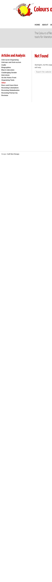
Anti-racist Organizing (10, 60)
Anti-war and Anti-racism (11, 62)
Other (3, 83)
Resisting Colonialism (10, 88)
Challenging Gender (9, 73)
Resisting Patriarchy (9, 93)
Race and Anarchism (9, 85)
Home (37, 25)
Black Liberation (7, 70)
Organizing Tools (7, 80)
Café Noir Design (13, 154)
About (45, 25)
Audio (3, 65)
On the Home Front (8, 78)
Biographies (6, 67)
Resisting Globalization (10, 90)
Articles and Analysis (13, 55)
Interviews (5, 75)
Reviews (4, 95)
